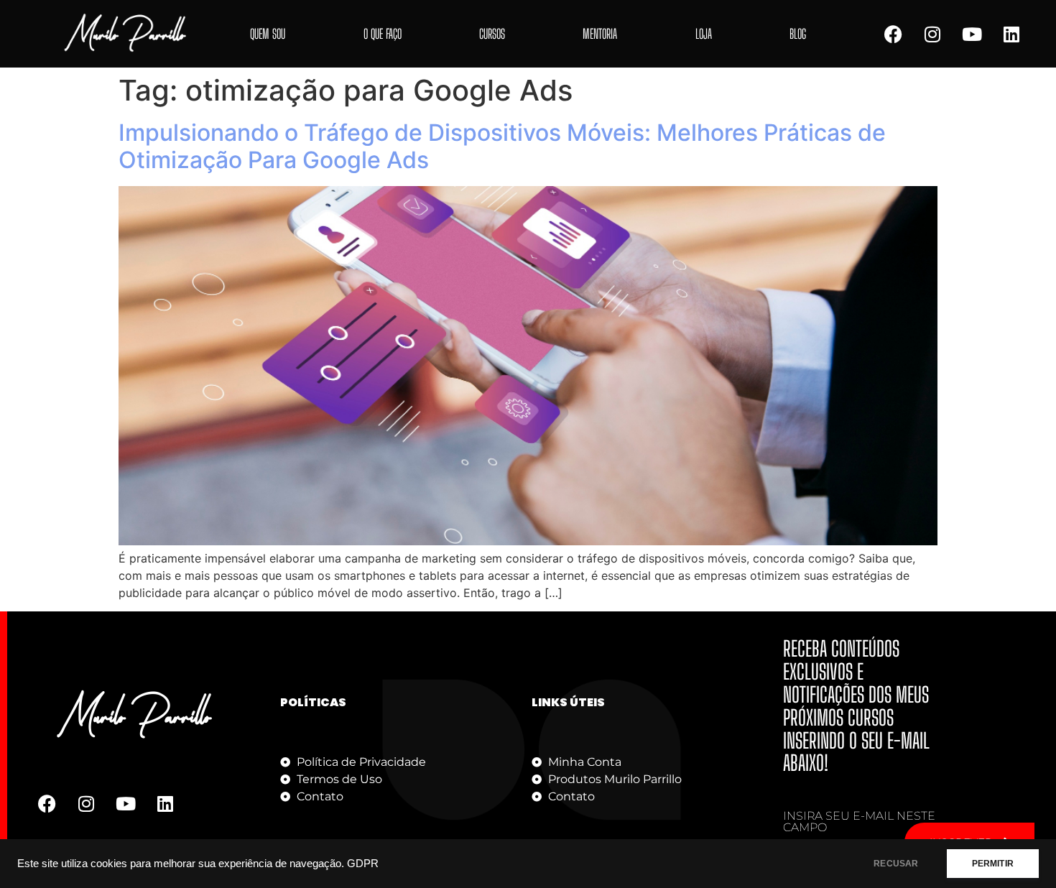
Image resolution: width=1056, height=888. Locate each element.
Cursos (492, 34)
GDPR (363, 863)
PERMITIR (993, 864)
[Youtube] (972, 34)
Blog (797, 34)
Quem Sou (267, 34)
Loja (703, 34)
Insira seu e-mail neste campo (859, 821)
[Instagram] (932, 34)
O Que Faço (382, 34)
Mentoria (600, 34)
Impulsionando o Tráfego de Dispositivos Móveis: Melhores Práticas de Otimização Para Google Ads (502, 146)
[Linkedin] (1011, 34)
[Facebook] (893, 34)
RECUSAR (896, 864)
